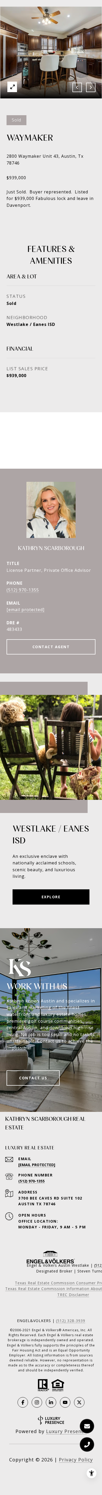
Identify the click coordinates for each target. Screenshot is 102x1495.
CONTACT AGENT (51, 646)
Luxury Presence (66, 1431)
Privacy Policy (76, 1459)
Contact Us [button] (33, 1077)
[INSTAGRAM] (37, 1402)
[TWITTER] (79, 1402)
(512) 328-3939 (70, 1320)
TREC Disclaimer (73, 1294)
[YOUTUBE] (65, 1402)
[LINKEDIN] (51, 1402)
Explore (51, 896)
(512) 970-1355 (23, 590)
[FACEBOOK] (23, 1402)
